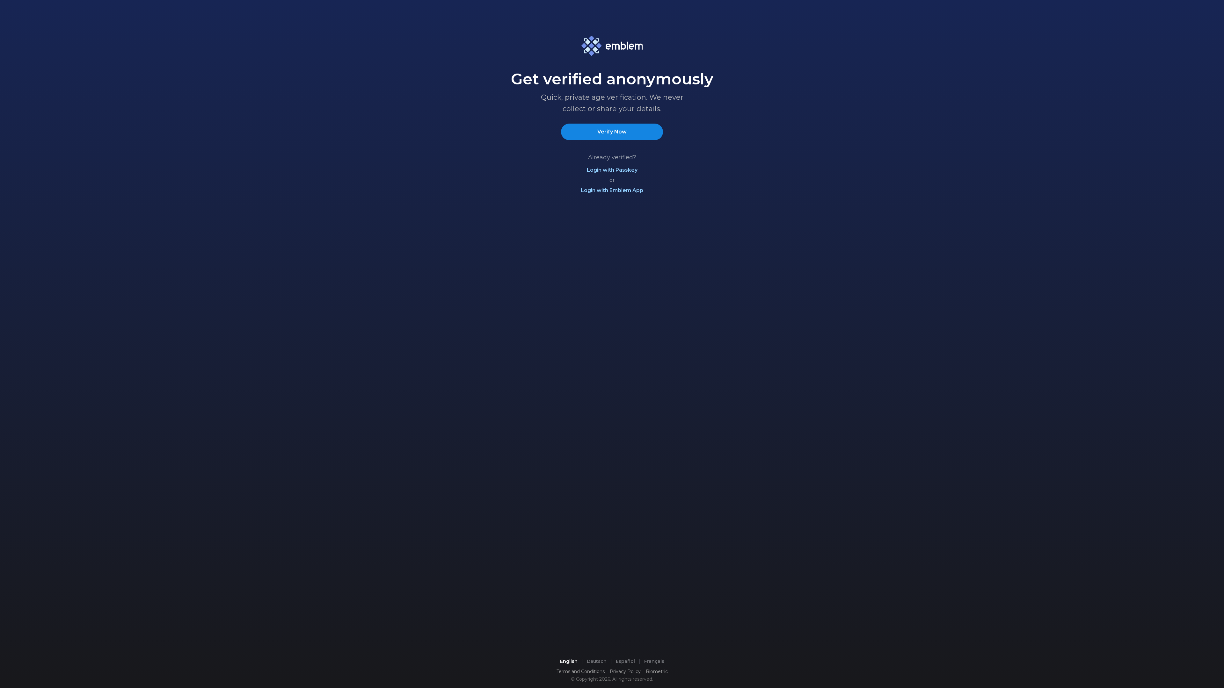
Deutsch (597, 661)
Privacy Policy (625, 671)
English (569, 661)
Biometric (657, 671)
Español (625, 661)
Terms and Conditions (581, 671)
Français (654, 661)
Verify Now (612, 132)
